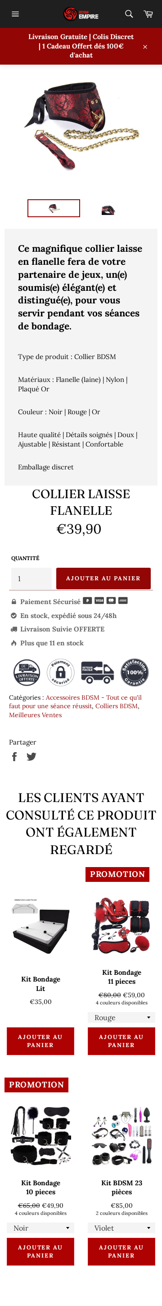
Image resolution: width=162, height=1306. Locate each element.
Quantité (25, 558)
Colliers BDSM (116, 706)
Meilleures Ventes (35, 715)
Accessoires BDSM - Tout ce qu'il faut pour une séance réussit (75, 701)
